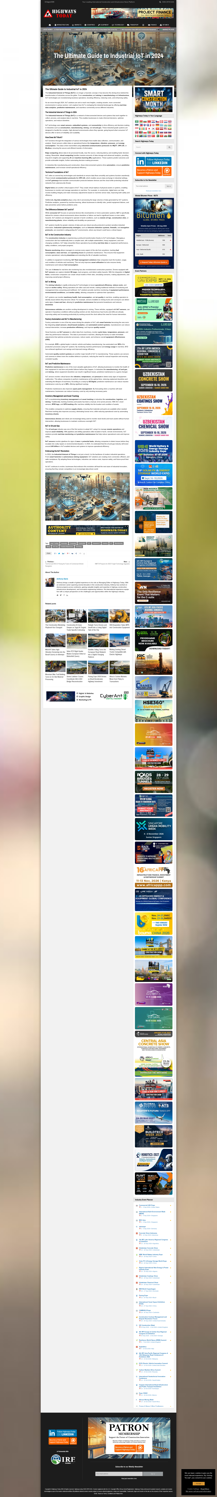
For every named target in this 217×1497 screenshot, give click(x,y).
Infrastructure (63, 25)
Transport (134, 25)
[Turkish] (153, 136)
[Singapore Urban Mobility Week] (153, 829)
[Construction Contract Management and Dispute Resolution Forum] (153, 545)
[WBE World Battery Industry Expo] (153, 451)
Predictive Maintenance (67, 547)
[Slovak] (166, 132)
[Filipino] (141, 125)
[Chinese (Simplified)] (149, 121)
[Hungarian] (170, 125)
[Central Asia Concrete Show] (153, 1042)
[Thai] (149, 136)
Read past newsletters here (153, 191)
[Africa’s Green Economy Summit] (153, 1065)
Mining (48, 547)
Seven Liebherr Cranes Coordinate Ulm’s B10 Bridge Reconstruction (75, 679)
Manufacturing (119, 543)
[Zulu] (170, 136)
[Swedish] (145, 136)
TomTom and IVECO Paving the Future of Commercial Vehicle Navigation (64, 564)
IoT (111, 543)
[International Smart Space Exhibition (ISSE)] (153, 522)
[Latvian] (162, 128)
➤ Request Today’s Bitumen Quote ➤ (153, 262)
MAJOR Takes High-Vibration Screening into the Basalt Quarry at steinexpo (108, 29)
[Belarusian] (141, 121)
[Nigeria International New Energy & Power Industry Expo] (153, 498)
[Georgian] (153, 125)
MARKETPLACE (168, 29)
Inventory (105, 543)
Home (50, 24)
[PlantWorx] (153, 1183)
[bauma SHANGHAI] (153, 923)
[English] (170, 121)
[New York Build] (153, 1089)
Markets (78, 25)
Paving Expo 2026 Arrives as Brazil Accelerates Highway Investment (97, 679)
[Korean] (153, 128)
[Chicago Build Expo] (153, 758)
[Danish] (162, 121)
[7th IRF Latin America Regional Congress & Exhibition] (153, 357)
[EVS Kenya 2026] (153, 994)
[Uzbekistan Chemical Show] (153, 427)
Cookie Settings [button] (193, 1489)
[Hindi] (166, 125)
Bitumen (166, 25)
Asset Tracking (54, 543)
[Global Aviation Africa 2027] (153, 1113)
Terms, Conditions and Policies (111, 1494)
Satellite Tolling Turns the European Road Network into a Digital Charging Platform (97, 653)
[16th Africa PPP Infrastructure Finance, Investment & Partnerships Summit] (153, 876)
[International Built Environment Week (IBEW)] (153, 333)
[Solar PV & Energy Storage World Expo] (153, 475)
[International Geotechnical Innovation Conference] (153, 664)
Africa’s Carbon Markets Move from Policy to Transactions (118, 679)
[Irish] (141, 128)
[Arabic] (137, 121)
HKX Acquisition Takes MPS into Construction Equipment (64, 29)
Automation (64, 543)
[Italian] (145, 128)
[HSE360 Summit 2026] (153, 711)
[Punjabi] (153, 132)
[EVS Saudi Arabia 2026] (153, 1018)
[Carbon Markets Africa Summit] (153, 640)
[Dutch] (166, 121)
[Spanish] (137, 136)
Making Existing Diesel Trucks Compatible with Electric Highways (118, 652)
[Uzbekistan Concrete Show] (153, 380)
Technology (119, 25)
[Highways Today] (60, 13)
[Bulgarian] (145, 121)
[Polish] (145, 132)
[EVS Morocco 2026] (153, 734)
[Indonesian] (137, 128)
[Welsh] (166, 136)
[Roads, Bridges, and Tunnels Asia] (153, 782)
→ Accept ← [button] (198, 1483)
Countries (91, 25)
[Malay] (166, 128)
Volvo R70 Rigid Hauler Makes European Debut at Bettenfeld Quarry (156, 29)
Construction (82, 543)
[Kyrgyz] (158, 128)
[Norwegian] (137, 132)
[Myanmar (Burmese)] (170, 128)
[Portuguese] (149, 132)
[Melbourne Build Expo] (153, 971)
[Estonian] (137, 125)
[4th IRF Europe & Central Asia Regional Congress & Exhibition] (153, 569)
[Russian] (162, 132)
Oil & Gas (55, 547)
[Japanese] (149, 128)
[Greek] (162, 125)
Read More (205, 1489)
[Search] (169, 147)
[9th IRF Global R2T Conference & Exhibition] (153, 805)
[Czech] (158, 121)
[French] (149, 125)
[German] (158, 125)
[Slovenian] (170, 132)
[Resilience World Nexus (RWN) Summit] (153, 593)
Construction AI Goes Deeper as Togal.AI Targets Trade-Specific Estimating (76, 627)
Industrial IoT (96, 543)
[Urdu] (158, 136)
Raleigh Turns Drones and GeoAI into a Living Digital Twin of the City (97, 627)
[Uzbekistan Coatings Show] (153, 404)
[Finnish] (145, 125)
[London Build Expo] (153, 947)
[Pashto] (141, 132)
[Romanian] (158, 132)
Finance (154, 25)
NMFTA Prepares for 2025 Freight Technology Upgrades (112, 563)
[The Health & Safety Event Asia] (153, 853)
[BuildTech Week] (153, 1136)
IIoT (89, 543)
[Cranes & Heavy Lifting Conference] (153, 687)
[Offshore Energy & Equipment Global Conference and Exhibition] (153, 900)
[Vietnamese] (162, 136)
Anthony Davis (62, 579)
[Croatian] (153, 121)
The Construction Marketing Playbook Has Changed (55, 626)
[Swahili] (141, 136)
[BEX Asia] (153, 309)
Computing (73, 543)
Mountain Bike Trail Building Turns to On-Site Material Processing (55, 677)
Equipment (104, 25)
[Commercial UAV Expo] (153, 286)
